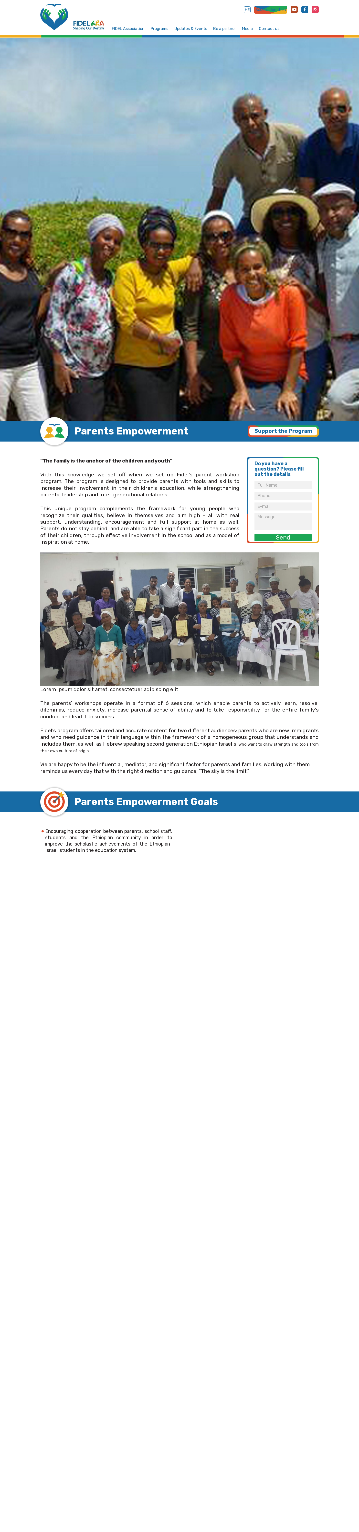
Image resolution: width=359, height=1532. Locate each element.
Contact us (269, 28)
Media (247, 28)
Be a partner (224, 28)
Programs (159, 28)
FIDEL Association (128, 28)
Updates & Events (190, 28)
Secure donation (270, 9)
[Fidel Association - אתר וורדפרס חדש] (54, 17)
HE (247, 10)
